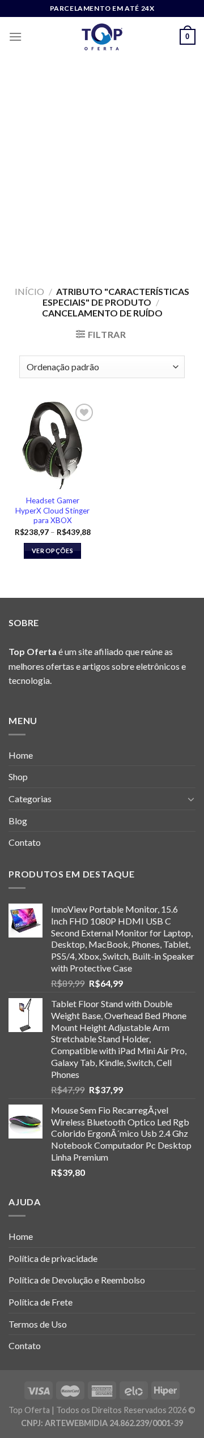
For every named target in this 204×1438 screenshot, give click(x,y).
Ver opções (52, 550)
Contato (24, 842)
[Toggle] (191, 799)
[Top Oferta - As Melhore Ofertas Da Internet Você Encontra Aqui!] (102, 37)
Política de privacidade (52, 1258)
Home (20, 755)
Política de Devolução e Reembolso (76, 1279)
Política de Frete (40, 1301)
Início (29, 291)
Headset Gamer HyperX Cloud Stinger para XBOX (52, 510)
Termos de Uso (37, 1324)
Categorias (30, 798)
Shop (18, 776)
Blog (17, 820)
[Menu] (15, 36)
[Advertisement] (102, 164)
